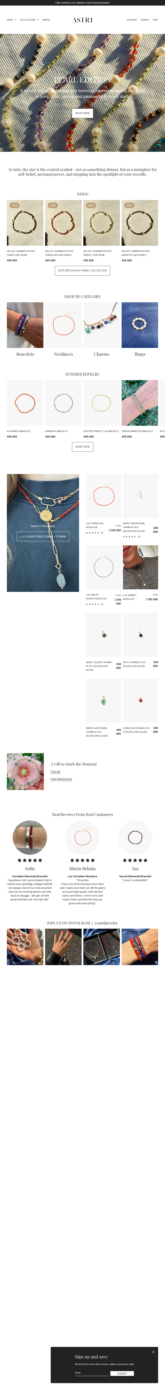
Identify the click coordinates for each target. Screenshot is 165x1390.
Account (132, 19)
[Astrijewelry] (82, 19)
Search (145, 19)
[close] (153, 1352)
